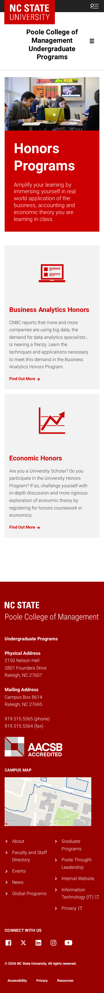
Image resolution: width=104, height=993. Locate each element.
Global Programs (29, 893)
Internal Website (78, 878)
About (18, 841)
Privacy (42, 981)
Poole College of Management (52, 44)
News (17, 882)
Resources (65, 981)
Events (19, 871)
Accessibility (17, 981)
